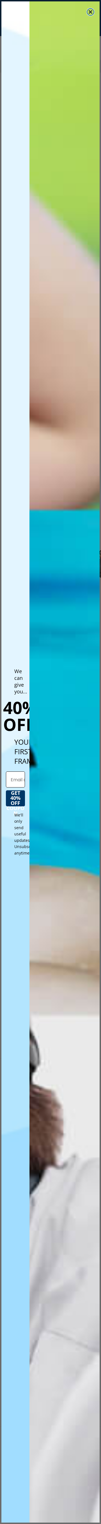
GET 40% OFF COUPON (15, 798)
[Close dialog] (90, 11)
